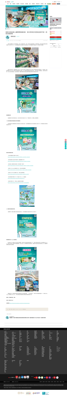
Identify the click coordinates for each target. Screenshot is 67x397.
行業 (27, 334)
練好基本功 (13, 342)
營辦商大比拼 (35, 349)
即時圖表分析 (35, 337)
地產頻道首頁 (43, 347)
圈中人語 (20, 363)
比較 (49, 336)
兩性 (4, 370)
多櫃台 (27, 341)
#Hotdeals (16, 309)
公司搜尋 (5, 357)
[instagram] (59, 2)
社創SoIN (20, 360)
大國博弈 (5, 335)
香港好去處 (59, 47)
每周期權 (35, 335)
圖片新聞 (20, 336)
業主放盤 (43, 355)
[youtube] (55, 2)
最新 (52, 44)
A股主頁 (5, 347)
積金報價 (35, 350)
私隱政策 (52, 381)
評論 (19, 335)
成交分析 (43, 335)
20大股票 (28, 335)
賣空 (27, 337)
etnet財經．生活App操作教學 (7, 343)
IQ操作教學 (5, 344)
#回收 (11, 309)
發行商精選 (43, 337)
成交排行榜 (43, 350)
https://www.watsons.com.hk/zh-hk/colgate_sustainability (18, 182)
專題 (19, 361)
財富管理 (50, 350)
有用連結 (61, 381)
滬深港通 (5, 349)
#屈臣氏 (14, 309)
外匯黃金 (13, 346)
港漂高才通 (50, 354)
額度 (4, 348)
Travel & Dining (58, 350)
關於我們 (41, 381)
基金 (27, 346)
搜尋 (42, 334)
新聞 (57, 334)
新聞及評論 (35, 336)
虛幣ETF (20, 350)
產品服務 (44, 381)
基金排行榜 (28, 349)
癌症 (4, 363)
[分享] (8, 40)
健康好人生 (56, 47)
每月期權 (35, 334)
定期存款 (13, 349)
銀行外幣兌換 (13, 350)
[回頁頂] (66, 148)
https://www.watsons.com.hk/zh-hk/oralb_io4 (16, 178)
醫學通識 (5, 361)
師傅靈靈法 (5, 341)
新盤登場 (43, 348)
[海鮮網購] (66, 142)
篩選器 (50, 335)
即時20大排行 (43, 336)
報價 (49, 334)
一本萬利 (13, 334)
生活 (50, 47)
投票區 (28, 360)
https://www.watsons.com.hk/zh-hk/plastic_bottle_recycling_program (20, 165)
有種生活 (13, 344)
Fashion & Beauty (58, 347)
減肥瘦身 (5, 369)
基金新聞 (28, 348)
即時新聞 (20, 334)
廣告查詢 (46, 381)
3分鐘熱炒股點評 (14, 335)
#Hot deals (20, 309)
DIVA (53, 47)
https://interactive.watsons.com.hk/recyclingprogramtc (19, 303)
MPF (34, 346)
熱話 (49, 348)
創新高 (27, 336)
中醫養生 (5, 362)
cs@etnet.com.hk (16, 381)
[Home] (8, 1)
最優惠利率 (13, 357)
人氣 (58, 44)
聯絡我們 (49, 381)
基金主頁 (28, 347)
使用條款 (55, 381)
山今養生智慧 (13, 341)
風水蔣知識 (5, 336)
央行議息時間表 (13, 355)
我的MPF (35, 354)
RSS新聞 (63, 381)
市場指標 (13, 354)
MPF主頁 (35, 347)
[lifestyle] (15, 1)
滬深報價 (5, 350)
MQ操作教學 (13, 343)
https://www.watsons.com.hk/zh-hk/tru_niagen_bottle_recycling (19, 169)
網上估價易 (43, 354)
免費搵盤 (43, 356)
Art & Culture (58, 349)
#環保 (9, 309)
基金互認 (28, 354)
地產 (42, 346)
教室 (4, 356)
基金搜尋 (28, 350)
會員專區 (50, 355)
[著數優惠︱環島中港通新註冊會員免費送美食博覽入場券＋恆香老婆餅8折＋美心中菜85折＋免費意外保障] (7, 317)
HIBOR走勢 (13, 356)
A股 (4, 346)
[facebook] (57, 2)
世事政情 (50, 349)
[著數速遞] (7, 37)
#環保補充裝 (24, 309)
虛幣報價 (20, 349)
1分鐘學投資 (5, 342)
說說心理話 (13, 337)
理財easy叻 (20, 341)
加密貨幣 (20, 346)
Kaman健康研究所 (6, 337)
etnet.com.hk (7, 329)
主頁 (12, 347)
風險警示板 (5, 354)
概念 (57, 336)
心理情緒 (5, 367)
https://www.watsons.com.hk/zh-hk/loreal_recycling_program (19, 161)
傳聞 (19, 337)
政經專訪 (5, 334)
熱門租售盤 (43, 349)
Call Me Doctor (13, 336)
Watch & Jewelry (58, 348)
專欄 (49, 356)
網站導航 (58, 381)
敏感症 (5, 368)
